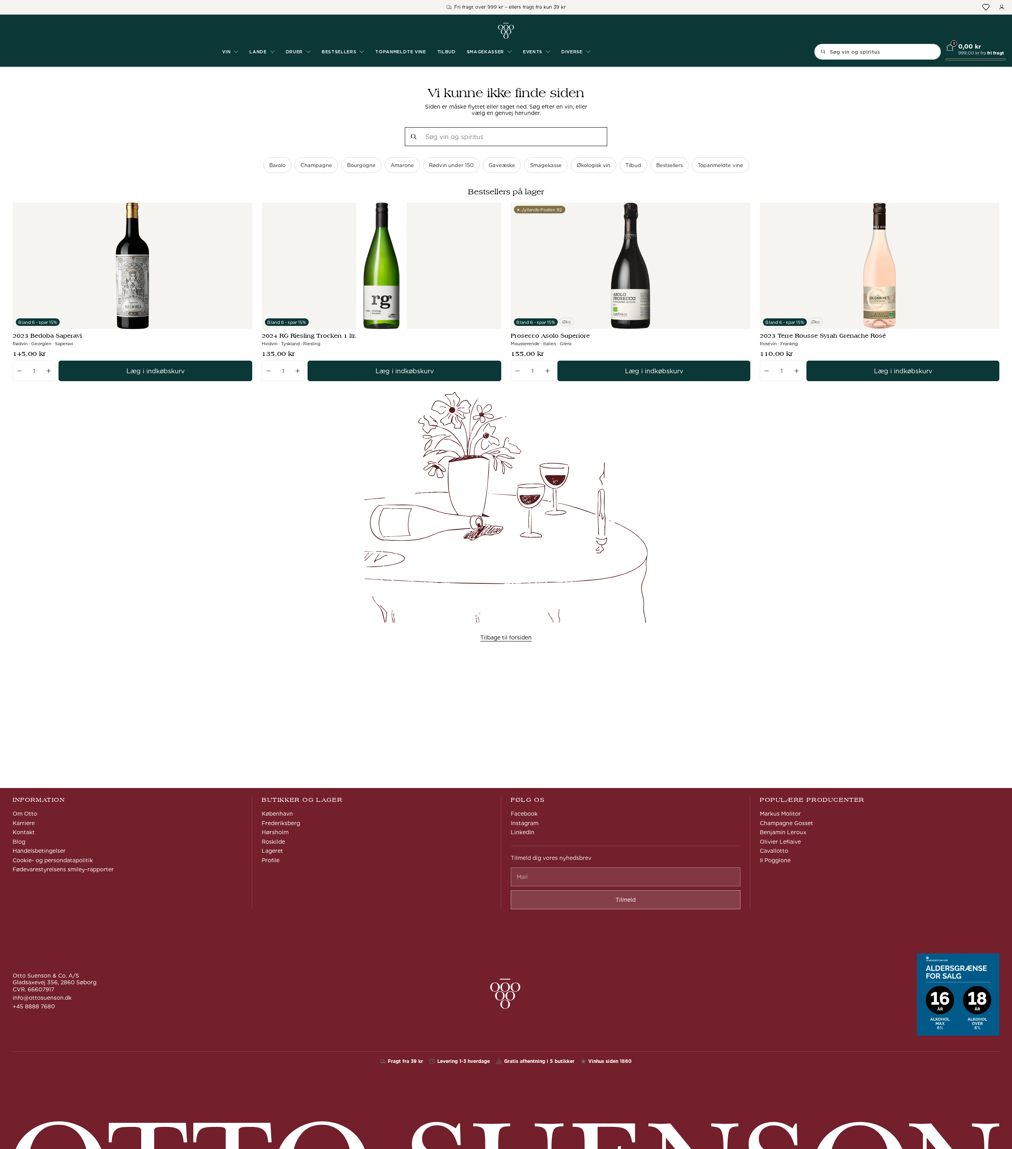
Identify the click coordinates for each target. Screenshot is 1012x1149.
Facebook (524, 814)
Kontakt (24, 832)
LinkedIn (522, 832)
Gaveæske (502, 165)
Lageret (272, 851)
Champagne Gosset (786, 823)
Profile (270, 860)
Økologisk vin (593, 165)
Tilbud (446, 52)
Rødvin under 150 (451, 165)
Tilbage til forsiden (506, 637)
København (277, 814)
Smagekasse (546, 165)
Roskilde (273, 842)
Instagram (524, 823)
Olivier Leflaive (780, 842)
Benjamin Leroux (783, 832)
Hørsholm (275, 832)
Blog (19, 842)
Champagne (316, 165)
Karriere (24, 823)
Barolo (277, 165)
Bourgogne (361, 165)
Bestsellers (669, 165)
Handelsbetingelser (39, 851)
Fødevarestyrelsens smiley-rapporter (63, 869)
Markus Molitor (780, 814)
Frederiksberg (281, 823)
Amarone (402, 165)
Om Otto (25, 814)
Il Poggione (775, 860)
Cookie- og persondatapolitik (53, 860)
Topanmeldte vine (400, 52)
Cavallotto (774, 851)
